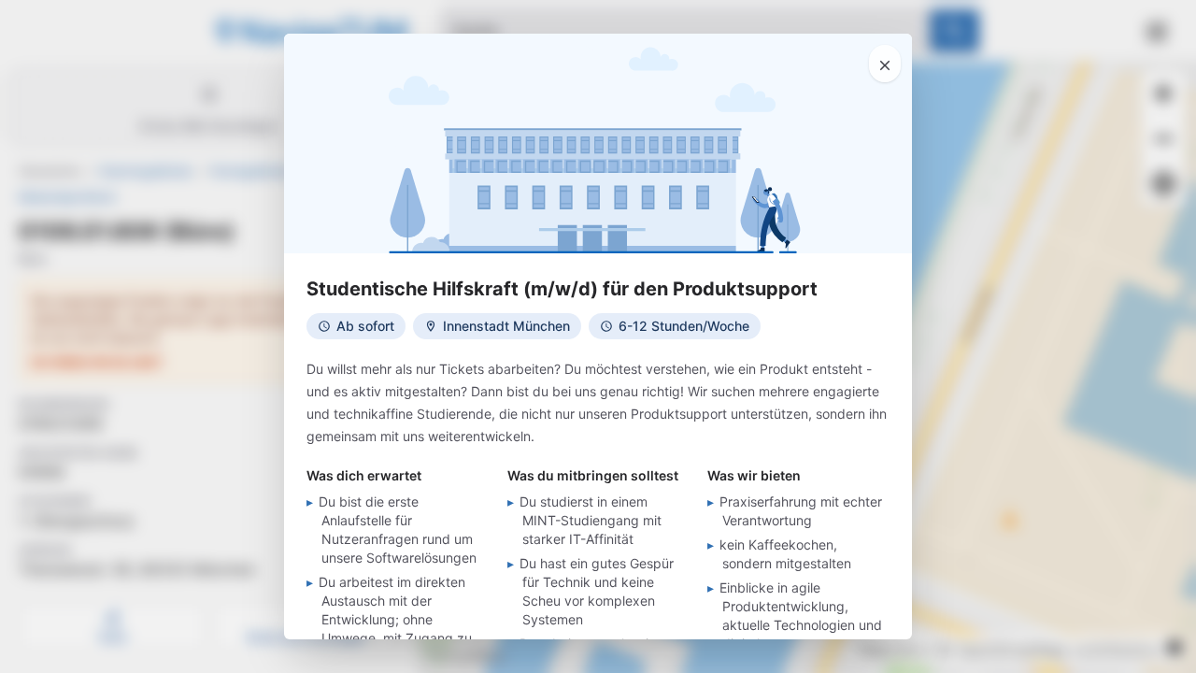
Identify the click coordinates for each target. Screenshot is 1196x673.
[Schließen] (885, 63)
